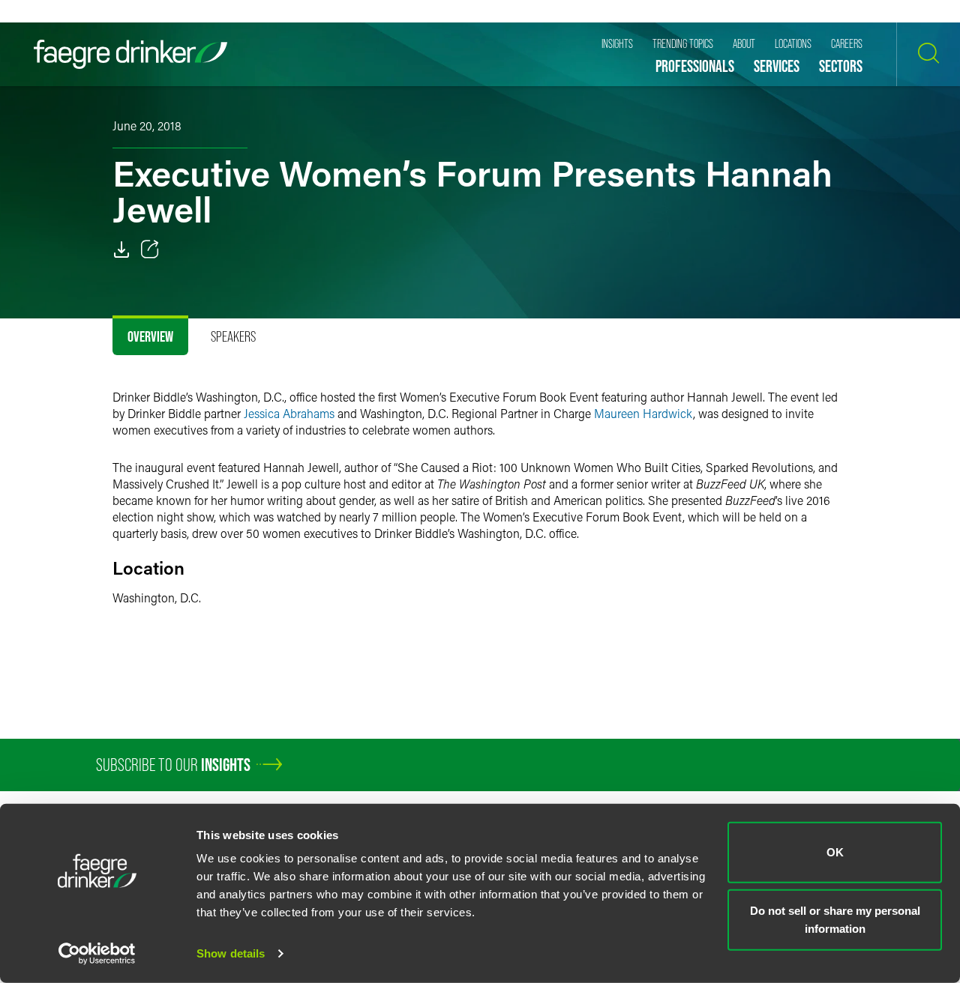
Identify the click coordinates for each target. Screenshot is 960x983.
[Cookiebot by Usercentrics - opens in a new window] (97, 954)
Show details (230, 953)
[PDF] (121, 249)
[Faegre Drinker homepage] (130, 54)
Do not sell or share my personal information (835, 919)
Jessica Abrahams (289, 413)
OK (835, 852)
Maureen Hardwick (643, 413)
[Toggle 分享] (150, 249)
